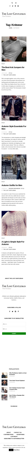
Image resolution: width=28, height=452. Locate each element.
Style (10, 73)
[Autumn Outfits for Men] (14, 166)
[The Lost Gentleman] (14, 15)
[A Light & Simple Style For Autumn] (14, 223)
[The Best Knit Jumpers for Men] (14, 49)
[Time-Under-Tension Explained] (4, 382)
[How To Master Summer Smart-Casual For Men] (4, 390)
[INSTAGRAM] (15, 6)
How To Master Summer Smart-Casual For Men (17, 388)
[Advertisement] (14, 351)
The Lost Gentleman (9, 75)
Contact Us (17, 432)
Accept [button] (11, 449)
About (9, 432)
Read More (17, 449)
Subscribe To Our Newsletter (14, 438)
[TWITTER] (13, 6)
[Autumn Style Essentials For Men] (14, 108)
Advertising (20, 434)
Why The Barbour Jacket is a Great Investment (17, 373)
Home (10, 28)
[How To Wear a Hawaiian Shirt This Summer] (4, 397)
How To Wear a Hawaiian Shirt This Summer (16, 396)
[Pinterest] (18, 6)
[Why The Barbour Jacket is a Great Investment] (4, 375)
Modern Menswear (14, 188)
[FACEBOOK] (10, 6)
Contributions (8, 434)
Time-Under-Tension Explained (16, 380)
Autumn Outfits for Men (12, 185)
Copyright (14, 436)
